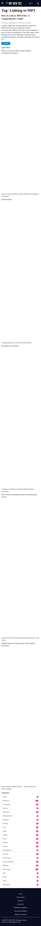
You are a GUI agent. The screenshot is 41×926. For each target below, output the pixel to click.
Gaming (20, 823)
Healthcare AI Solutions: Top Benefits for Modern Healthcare (17, 490)
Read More (6, 43)
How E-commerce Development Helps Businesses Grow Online (20, 639)
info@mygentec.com (15, 922)
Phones (20, 846)
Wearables (20, 884)
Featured (20, 820)
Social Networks (20, 862)
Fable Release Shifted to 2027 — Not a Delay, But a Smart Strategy (18, 788)
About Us (20, 900)
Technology (20, 869)
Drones (20, 808)
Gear (20, 827)
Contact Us (20, 904)
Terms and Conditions (20, 911)
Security (20, 854)
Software (20, 865)
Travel (20, 877)
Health (20, 835)
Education (20, 812)
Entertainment (20, 816)
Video (20, 881)
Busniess (20, 800)
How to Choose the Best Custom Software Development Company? (20, 195)
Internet (20, 842)
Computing (20, 804)
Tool (20, 873)
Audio (20, 797)
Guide (20, 831)
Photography (20, 850)
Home (20, 839)
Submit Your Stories (20, 914)
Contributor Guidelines (20, 907)
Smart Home (20, 858)
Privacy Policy (20, 897)
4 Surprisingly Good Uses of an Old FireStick (16, 343)
